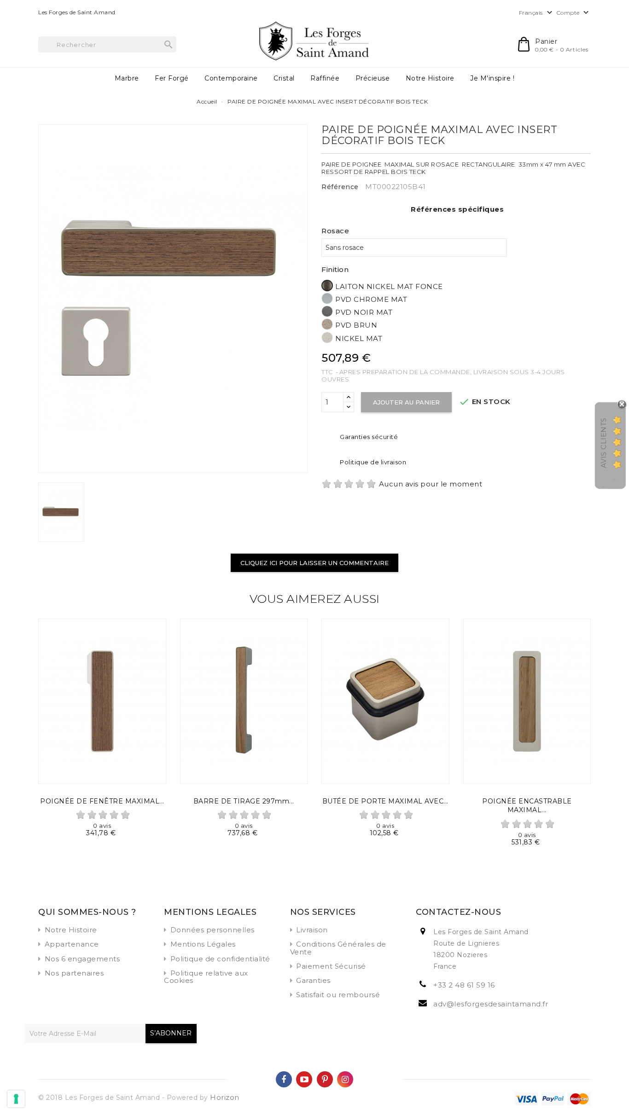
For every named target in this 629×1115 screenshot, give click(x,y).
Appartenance (72, 944)
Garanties (313, 980)
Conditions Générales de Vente (338, 948)
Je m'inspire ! (492, 78)
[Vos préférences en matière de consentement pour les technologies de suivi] (16, 1099)
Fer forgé (172, 78)
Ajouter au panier (406, 402)
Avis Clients (603, 442)
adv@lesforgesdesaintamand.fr (490, 1003)
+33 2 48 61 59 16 (464, 985)
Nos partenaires (74, 973)
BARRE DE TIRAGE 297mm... (243, 801)
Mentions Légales (203, 944)
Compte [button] (574, 12)
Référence (340, 187)
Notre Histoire (430, 78)
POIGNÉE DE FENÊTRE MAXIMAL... (102, 801)
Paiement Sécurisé (331, 966)
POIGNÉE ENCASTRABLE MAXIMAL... (527, 806)
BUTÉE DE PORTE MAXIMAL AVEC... (385, 801)
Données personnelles (212, 929)
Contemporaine (231, 78)
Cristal (284, 78)
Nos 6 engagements (82, 958)
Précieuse (372, 78)
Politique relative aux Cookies (206, 977)
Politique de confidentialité (220, 958)
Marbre (127, 78)
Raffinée (324, 78)
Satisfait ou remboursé (338, 994)
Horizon (224, 1097)
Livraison (312, 929)
